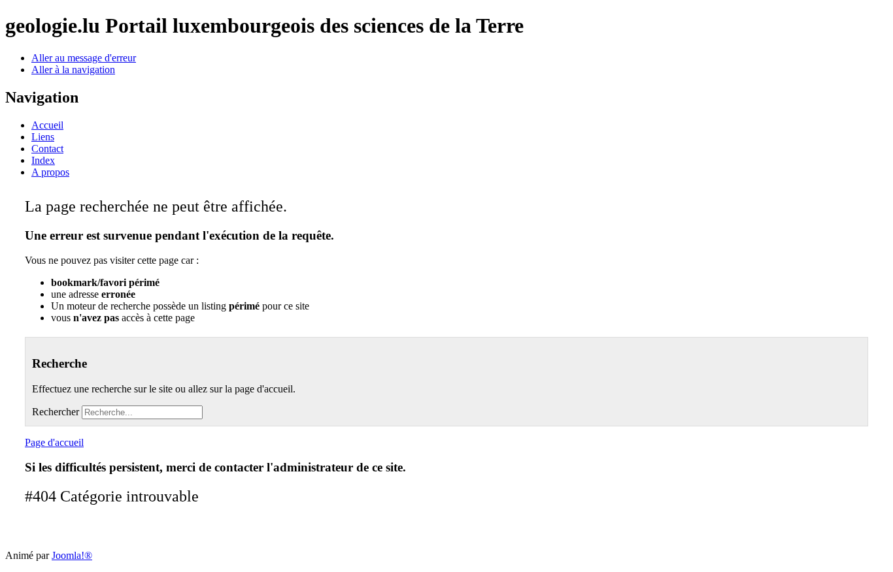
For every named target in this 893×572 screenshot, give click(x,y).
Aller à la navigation (73, 69)
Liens (42, 136)
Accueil (47, 125)
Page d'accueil (54, 442)
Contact (47, 148)
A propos (50, 172)
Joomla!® (72, 555)
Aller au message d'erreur (83, 57)
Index (43, 160)
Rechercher (55, 411)
